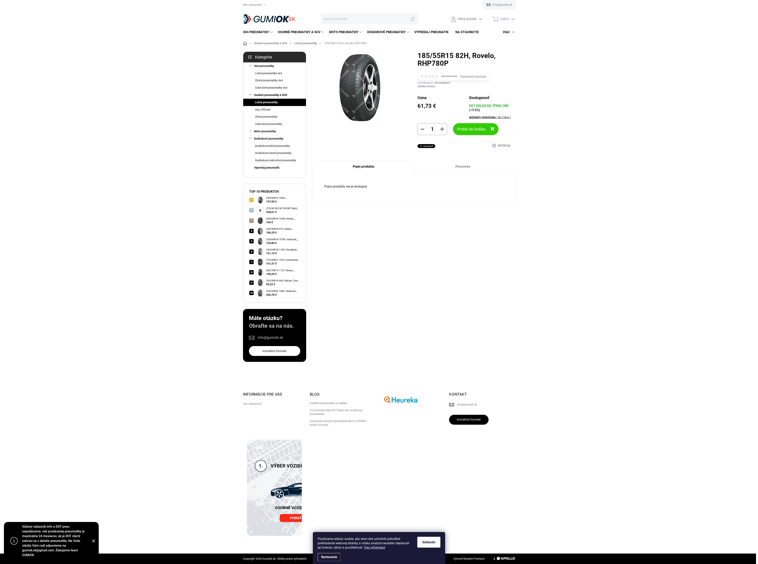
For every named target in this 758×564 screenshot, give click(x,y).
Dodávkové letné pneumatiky (272, 145)
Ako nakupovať (252, 4)
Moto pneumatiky (265, 131)
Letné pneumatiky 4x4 (268, 73)
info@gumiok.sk (270, 337)
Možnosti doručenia (490, 117)
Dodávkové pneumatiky (268, 138)
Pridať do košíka (471, 129)
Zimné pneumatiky (266, 116)
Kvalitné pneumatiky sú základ (328, 403)
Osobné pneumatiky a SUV (270, 95)
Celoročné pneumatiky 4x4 (271, 87)
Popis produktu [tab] (363, 166)
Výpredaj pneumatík (266, 167)
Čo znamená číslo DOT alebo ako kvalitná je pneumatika (336, 412)
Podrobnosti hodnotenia (473, 76)
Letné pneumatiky (266, 102)
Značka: (426, 86)
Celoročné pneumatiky (268, 124)
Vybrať (295, 518)
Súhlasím (428, 542)
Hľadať (412, 19)
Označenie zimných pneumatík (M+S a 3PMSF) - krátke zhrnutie (339, 423)
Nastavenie (329, 557)
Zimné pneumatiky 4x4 (269, 80)
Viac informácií (374, 547)
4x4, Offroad (262, 109)
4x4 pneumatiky (264, 66)
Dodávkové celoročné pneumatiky (275, 160)
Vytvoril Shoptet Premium (469, 558)
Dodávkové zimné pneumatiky (273, 153)
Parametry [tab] (462, 166)
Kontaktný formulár (275, 351)
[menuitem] (258, 32)
